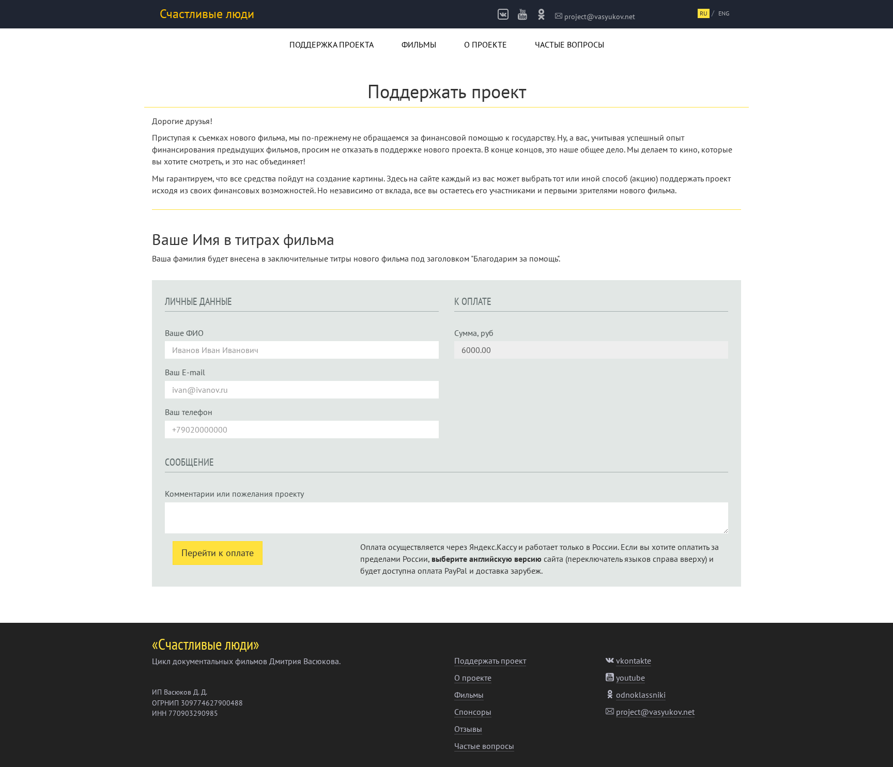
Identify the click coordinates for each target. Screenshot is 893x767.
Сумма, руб (474, 333)
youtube (630, 677)
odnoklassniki (641, 694)
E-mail (185, 372)
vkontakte (633, 660)
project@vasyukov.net (598, 16)
